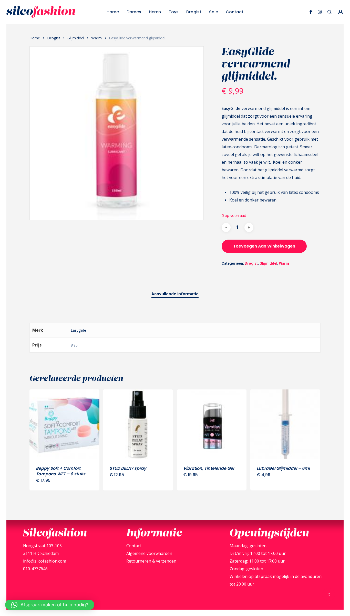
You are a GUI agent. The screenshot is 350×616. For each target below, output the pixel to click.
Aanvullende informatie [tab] (175, 293)
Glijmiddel (75, 37)
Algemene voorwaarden (149, 553)
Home (34, 37)
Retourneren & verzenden (151, 561)
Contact (133, 545)
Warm (96, 37)
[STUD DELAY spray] (138, 424)
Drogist (53, 37)
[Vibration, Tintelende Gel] (212, 424)
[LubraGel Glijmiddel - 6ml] (285, 424)
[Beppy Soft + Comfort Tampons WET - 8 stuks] (64, 424)
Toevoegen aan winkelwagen (264, 246)
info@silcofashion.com (44, 561)
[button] (49, 605)
